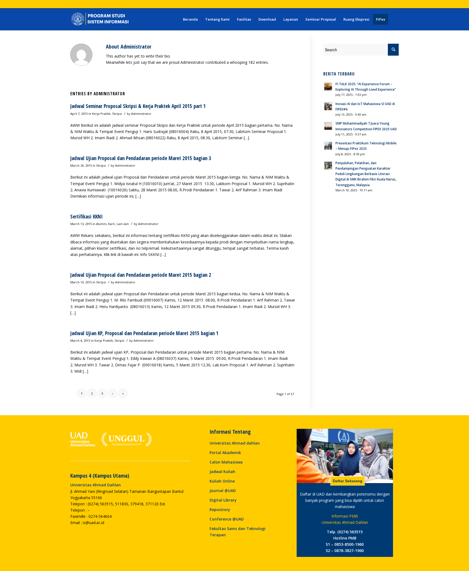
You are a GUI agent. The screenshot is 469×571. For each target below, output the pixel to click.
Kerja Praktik (101, 114)
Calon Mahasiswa (226, 462)
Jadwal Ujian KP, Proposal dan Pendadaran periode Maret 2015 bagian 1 (144, 333)
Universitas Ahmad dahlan (235, 443)
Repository (220, 509)
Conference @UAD (227, 519)
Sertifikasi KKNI (86, 216)
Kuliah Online (222, 481)
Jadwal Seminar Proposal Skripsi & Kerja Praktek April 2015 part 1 (138, 106)
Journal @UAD (223, 490)
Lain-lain (123, 224)
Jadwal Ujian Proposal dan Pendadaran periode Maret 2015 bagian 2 (140, 274)
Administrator (141, 114)
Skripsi (117, 114)
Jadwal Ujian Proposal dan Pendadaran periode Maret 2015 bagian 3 (140, 158)
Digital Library (223, 500)
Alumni (101, 224)
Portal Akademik (225, 452)
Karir (111, 224)
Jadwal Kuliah (222, 471)
